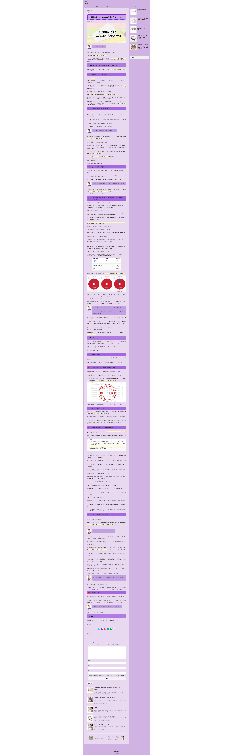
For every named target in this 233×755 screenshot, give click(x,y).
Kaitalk (86, 3)
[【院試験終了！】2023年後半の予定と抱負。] (108, 629)
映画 (107, 6)
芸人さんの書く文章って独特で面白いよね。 (104, 724)
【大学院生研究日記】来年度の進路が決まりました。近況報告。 (142, 28)
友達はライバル (97, 707)
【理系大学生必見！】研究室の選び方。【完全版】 (105, 716)
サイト (89, 670)
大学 (126, 6)
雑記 (136, 6)
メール (89, 665)
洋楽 (116, 6)
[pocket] (105, 629)
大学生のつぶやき (116, 749)
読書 (97, 6)
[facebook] (102, 629)
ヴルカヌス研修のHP (92, 526)
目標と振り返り (91, 634)
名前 (89, 660)
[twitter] (99, 629)
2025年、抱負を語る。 (141, 9)
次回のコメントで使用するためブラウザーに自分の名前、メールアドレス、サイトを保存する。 (107, 675)
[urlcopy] (114, 629)
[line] (111, 629)
